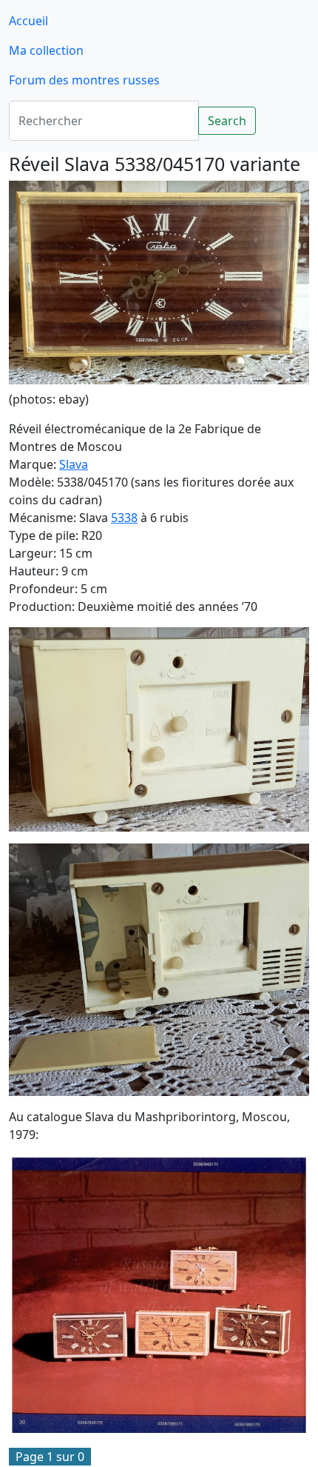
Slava (73, 464)
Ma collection (46, 50)
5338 (124, 517)
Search (227, 121)
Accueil (28, 21)
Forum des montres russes (84, 80)
